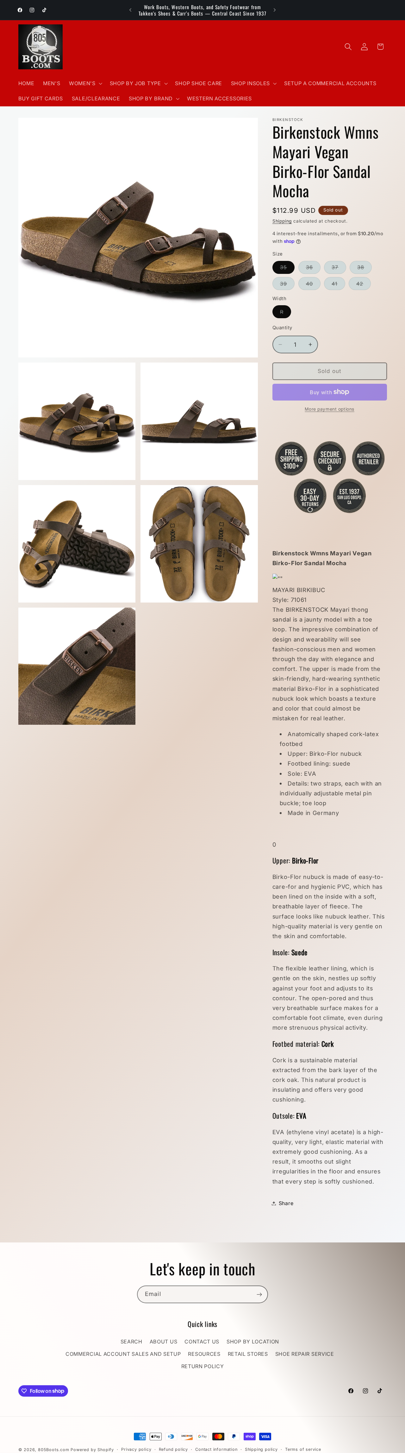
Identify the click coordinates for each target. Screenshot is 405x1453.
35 (287, 269)
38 (364, 269)
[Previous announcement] (130, 10)
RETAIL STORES (248, 1354)
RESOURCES (204, 1354)
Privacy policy (136, 1449)
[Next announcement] (275, 10)
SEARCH (131, 1342)
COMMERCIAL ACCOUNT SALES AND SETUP (123, 1354)
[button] (85, 83)
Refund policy (173, 1449)
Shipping (282, 221)
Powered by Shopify (92, 1449)
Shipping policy (261, 1449)
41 (338, 285)
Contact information (216, 1449)
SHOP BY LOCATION (253, 1342)
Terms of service (303, 1449)
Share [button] (286, 1203)
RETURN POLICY (202, 1366)
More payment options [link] (329, 409)
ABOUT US (164, 1342)
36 (313, 269)
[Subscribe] (259, 1294)
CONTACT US (201, 1342)
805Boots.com (53, 1449)
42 (363, 285)
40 (313, 285)
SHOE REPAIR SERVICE (304, 1354)
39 (287, 285)
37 (339, 269)
